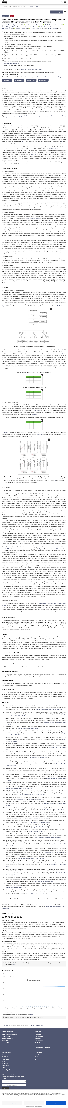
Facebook (37, 1057)
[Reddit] (18, 917)
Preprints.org (5, 1059)
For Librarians (39, 1040)
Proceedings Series (7, 1070)
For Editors (38, 1038)
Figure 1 (4, 306)
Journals (5, 6)
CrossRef (49, 709)
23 (43, 520)
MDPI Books (5, 1057)
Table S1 (59, 306)
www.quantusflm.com (32, 218)
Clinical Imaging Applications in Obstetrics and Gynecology (43, 77)
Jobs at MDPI (5, 1043)
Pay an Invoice (6, 1036)
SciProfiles (5, 1063)
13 (50, 148)
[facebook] (12, 917)
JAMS (3, 1068)
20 (35, 154)
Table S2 (34, 414)
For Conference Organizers (42, 1047)
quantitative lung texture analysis (31, 116)
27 (15, 552)
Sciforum (4, 1055)
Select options (6, 1082)
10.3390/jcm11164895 (32, 6)
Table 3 (36, 410)
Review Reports (31, 80)
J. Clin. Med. (5, 1025)
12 (13, 143)
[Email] (3, 917)
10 (23, 141)
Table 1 (60, 350)
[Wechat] (15, 917)
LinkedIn (37, 1055)
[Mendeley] (21, 917)
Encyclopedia (5, 1065)
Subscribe (5, 1089)
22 (55, 480)
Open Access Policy (7, 1038)
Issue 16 (23, 6)
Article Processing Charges (9, 1034)
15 (53, 148)
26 (57, 549)
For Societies (38, 1045)
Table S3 (39, 434)
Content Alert (39, 1025)
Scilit (54, 709)
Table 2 (61, 353)
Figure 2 (6, 432)
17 (57, 148)
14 (52, 148)
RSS (32, 1025)
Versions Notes (43, 80)
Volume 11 (16, 6)
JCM (10, 6)
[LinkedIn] (9, 917)
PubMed (59, 709)
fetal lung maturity (14, 116)
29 (62, 556)
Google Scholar (40, 709)
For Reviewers (39, 1036)
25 (39, 549)
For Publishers (39, 1043)
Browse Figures (19, 80)
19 (33, 154)
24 (8, 549)
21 (49, 220)
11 (61, 141)
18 (32, 154)
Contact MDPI (5, 1040)
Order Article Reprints (56, 12)
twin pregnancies (47, 116)
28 (60, 556)
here (14, 964)
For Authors (38, 1034)
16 (55, 148)
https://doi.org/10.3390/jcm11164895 (31, 69)
